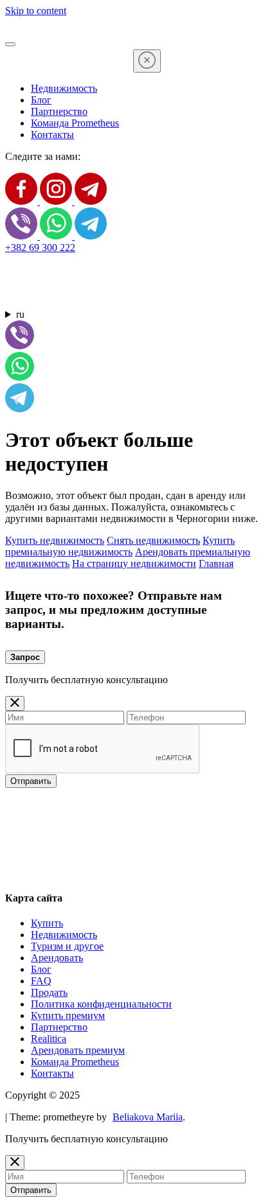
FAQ (41, 980)
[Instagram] (57, 201)
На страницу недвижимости (134, 563)
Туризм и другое (67, 946)
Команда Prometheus (75, 123)
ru (20, 314)
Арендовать (57, 957)
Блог (41, 99)
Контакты (52, 134)
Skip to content (35, 10)
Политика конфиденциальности (101, 1003)
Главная (216, 563)
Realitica (48, 1038)
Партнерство (59, 111)
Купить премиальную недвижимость (120, 546)
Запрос (25, 657)
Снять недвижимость (153, 540)
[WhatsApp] (57, 236)
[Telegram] (91, 201)
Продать (49, 992)
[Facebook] (22, 201)
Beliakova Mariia (148, 1116)
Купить (47, 923)
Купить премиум (68, 1015)
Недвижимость (64, 88)
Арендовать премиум (78, 1050)
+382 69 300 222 (40, 247)
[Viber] (22, 236)
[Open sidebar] (10, 44)
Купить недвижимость (54, 540)
